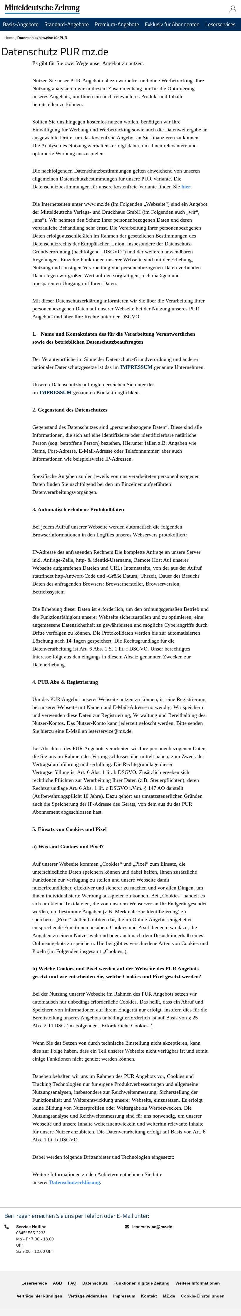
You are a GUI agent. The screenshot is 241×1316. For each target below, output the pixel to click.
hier (185, 187)
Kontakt (149, 1296)
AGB (57, 1283)
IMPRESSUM (137, 367)
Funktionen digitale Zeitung (141, 1283)
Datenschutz (95, 1283)
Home (9, 38)
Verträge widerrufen (87, 1296)
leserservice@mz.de (152, 1226)
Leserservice (34, 1283)
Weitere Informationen (197, 1283)
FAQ (72, 1283)
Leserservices (220, 24)
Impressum (124, 1296)
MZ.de (169, 1296)
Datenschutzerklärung (74, 1182)
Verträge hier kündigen (39, 1296)
